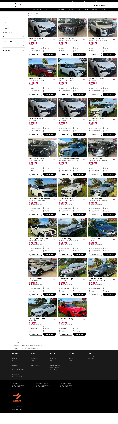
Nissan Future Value (35, 365)
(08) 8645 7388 (18, 386)
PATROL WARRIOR (15, 374)
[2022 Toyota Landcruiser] (42, 227)
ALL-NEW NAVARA (15, 365)
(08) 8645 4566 (66, 386)
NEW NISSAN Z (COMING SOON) (18, 369)
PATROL (13, 360)
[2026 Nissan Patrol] (42, 67)
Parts (78, 9)
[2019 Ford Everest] (102, 267)
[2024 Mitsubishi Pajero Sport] (42, 187)
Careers (70, 360)
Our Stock (48, 9)
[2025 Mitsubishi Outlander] (72, 147)
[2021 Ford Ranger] (72, 227)
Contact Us (49, 54)
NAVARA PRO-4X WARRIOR (17, 376)
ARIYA (13, 372)
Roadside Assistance (54, 369)
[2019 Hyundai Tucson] (42, 307)
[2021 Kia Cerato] (102, 227)
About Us (71, 358)
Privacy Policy (91, 356)
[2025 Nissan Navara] (42, 147)
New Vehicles (37, 9)
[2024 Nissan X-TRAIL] (72, 187)
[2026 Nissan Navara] (72, 27)
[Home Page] (14, 5)
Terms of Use (91, 358)
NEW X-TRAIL (14, 358)
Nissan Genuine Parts (54, 367)
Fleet (86, 9)
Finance (94, 9)
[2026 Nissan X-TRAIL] (42, 27)
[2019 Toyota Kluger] (72, 267)
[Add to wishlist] (54, 40)
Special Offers (60, 9)
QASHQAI (14, 356)
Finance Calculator (35, 363)
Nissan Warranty (53, 372)
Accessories (52, 363)
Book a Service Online (54, 358)
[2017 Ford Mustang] (72, 307)
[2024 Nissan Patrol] (102, 187)
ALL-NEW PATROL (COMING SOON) (19, 363)
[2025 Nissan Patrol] (102, 147)
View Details (35, 54)
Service (71, 9)
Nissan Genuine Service (55, 365)
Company (103, 9)
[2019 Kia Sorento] (42, 267)
